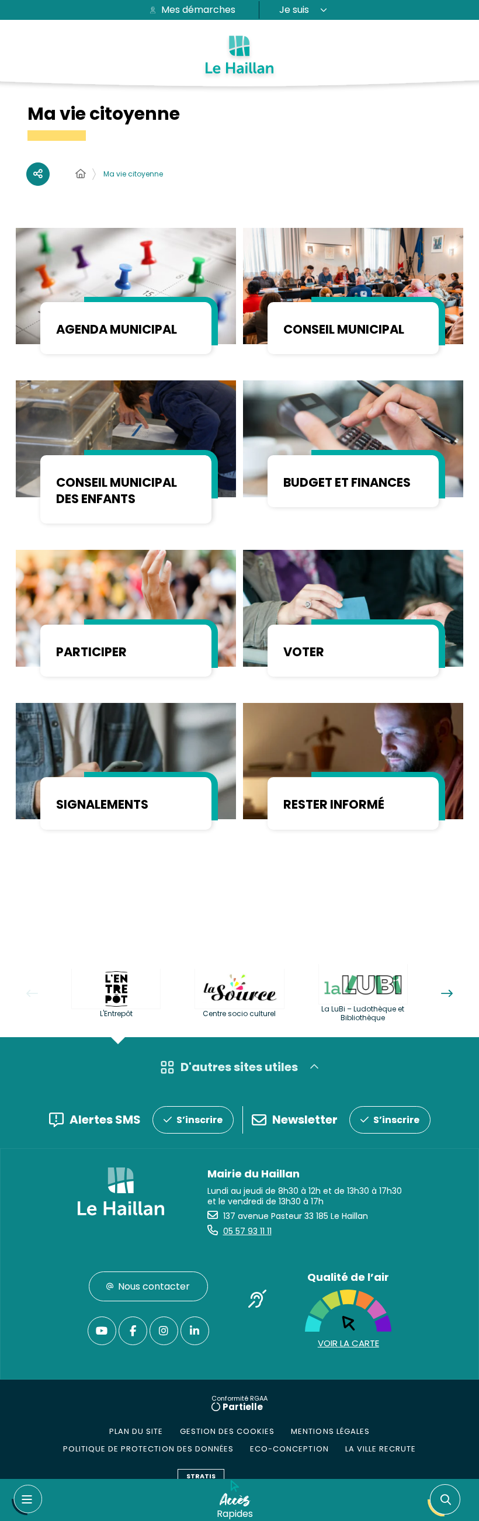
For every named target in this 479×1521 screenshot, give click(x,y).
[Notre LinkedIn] (195, 1330)
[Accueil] (80, 174)
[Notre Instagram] (164, 1330)
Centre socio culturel (239, 1013)
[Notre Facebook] (133, 1330)
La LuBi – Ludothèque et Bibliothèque (362, 1013)
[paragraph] (126, 286)
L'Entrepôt (116, 1013)
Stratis (201, 1476)
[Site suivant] (446, 993)
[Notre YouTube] (102, 1330)
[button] (447, 1500)
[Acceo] (257, 1300)
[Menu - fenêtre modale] (27, 1500)
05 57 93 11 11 (247, 1231)
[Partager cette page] (38, 174)
